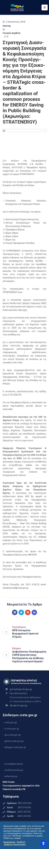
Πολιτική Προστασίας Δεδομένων (25, 697)
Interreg (7, 26)
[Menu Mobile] (45, 7)
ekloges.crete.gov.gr (15, 747)
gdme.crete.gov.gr (14, 741)
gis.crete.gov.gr (12, 734)
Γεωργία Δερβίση (11, 33)
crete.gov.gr (10, 722)
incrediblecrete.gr (13, 763)
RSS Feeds (8, 782)
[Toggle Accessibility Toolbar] (43, 843)
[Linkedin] (34, 612)
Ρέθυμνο (19, 811)
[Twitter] (21, 612)
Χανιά (19, 807)
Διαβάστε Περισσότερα (14, 844)
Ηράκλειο (19, 803)
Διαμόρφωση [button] (9, 842)
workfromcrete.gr (13, 770)
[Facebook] (14, 612)
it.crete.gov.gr (11, 728)
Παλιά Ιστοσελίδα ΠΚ (14, 789)
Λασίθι (19, 816)
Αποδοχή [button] (21, 842)
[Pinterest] (27, 612)
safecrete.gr (10, 776)
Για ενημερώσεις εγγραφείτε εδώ (21, 785)
